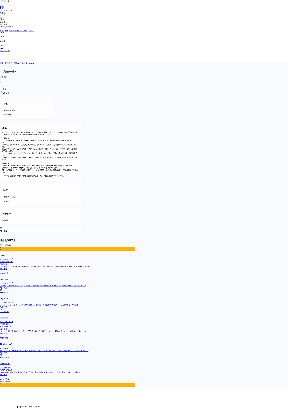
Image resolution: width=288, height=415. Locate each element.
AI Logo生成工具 (21, 63)
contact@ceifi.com (6, 27)
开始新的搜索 (5, 245)
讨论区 (3, 15)
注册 (2, 48)
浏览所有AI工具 (6, 10)
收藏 (2, 8)
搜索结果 (9, 63)
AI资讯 (3, 13)
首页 (2, 6)
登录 (2, 46)
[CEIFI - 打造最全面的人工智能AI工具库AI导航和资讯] (0, 29)
